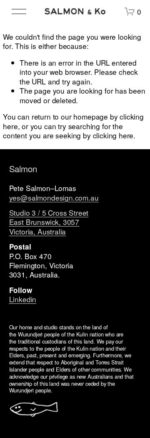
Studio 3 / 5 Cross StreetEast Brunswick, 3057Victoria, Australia (49, 222)
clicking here (113, 135)
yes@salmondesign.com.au (54, 197)
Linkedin (23, 299)
